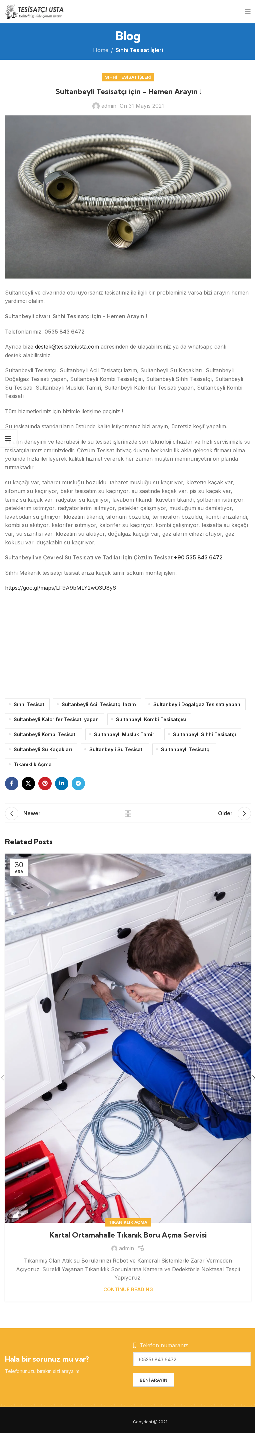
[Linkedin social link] (61, 783)
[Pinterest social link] (45, 783)
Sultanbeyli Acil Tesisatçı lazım (99, 704)
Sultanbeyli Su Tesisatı (116, 749)
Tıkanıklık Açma (33, 764)
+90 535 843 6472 (198, 557)
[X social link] (28, 783)
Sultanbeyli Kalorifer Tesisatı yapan (56, 719)
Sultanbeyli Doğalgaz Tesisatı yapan (196, 704)
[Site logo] (35, 11)
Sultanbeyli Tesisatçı (186, 749)
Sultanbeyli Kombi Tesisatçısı (151, 719)
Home (100, 50)
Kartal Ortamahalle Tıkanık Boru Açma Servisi (128, 1235)
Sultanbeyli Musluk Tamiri (125, 734)
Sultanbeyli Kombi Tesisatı (45, 734)
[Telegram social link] (78, 783)
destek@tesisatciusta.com (67, 346)
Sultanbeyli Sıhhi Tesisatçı (204, 734)
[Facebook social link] (11, 783)
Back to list (128, 813)
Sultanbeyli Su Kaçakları (43, 749)
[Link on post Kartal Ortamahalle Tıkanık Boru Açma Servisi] (128, 1038)
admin (108, 105)
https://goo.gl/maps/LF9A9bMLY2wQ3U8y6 (60, 587)
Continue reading (128, 1289)
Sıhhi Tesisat (29, 704)
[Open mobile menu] (247, 11)
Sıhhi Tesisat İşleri (139, 50)
